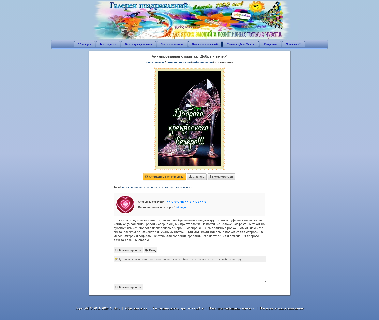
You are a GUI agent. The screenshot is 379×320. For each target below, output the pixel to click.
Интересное (270, 44)
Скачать (196, 176)
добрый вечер (202, 61)
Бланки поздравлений (205, 44)
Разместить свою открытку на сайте (178, 308)
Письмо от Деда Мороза (241, 44)
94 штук (181, 207)
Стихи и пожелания (172, 44)
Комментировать (128, 287)
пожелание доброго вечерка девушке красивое (161, 186)
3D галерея (84, 44)
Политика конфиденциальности (231, 308)
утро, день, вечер (178, 61)
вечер (126, 186)
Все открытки (108, 44)
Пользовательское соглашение (281, 308)
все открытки (155, 61)
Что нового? (293, 44)
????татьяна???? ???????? (186, 201)
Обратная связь (136, 308)
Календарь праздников (138, 44)
